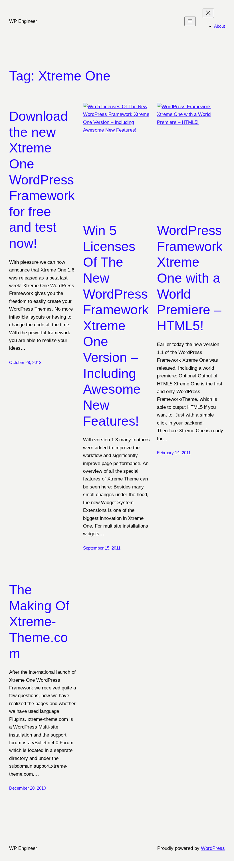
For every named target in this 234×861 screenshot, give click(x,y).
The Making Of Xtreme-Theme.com (39, 621)
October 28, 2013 (25, 362)
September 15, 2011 (101, 548)
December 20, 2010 (27, 788)
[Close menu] (208, 13)
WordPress (213, 848)
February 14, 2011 (174, 452)
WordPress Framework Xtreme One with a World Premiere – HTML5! (190, 278)
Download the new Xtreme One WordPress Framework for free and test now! (42, 180)
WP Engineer (23, 21)
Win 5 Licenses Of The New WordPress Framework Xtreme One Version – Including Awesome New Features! (116, 326)
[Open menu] (190, 21)
